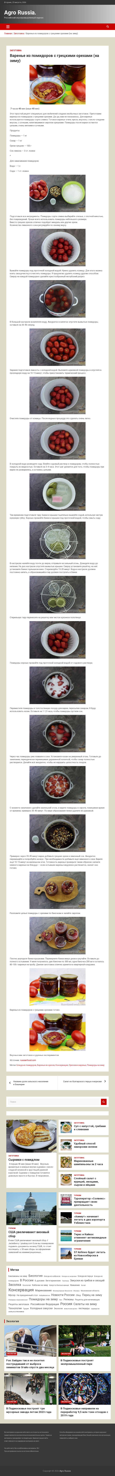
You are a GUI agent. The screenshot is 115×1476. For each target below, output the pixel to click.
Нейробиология (44, 1295)
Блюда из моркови (69, 1276)
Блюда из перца (85, 1276)
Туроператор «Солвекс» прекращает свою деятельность (89, 1202)
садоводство (95, 1309)
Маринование (43, 1290)
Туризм (12, 1228)
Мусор (11, 1295)
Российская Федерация (44, 1304)
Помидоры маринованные (18, 1300)
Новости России (63, 1295)
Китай (83, 1285)
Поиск (104, 1102)
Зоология (26, 1285)
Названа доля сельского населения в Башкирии (30, 1083)
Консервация (62, 1065)
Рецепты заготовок (18, 1304)
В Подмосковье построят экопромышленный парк (77, 1362)
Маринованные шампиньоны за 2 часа (88, 1162)
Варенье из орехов (46, 1065)
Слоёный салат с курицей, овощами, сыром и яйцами (86, 1181)
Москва (76, 1291)
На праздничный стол (27, 1295)
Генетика (65, 1281)
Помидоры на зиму (95, 1065)
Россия (66, 1304)
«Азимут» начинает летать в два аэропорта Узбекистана (89, 1220)
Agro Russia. (20, 12)
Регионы (69, 1299)
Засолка (14, 1285)
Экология (58, 1308)
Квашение (75, 1285)
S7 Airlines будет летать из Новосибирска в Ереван (89, 1255)
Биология (35, 1276)
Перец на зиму (92, 1295)
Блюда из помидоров (26, 1065)
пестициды (84, 1308)
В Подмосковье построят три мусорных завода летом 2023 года (28, 1410)
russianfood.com (28, 1060)
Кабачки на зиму (40, 1285)
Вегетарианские (53, 1280)
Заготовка (15, 50)
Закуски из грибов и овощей (87, 1280)
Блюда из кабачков (52, 1276)
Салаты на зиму (85, 1304)
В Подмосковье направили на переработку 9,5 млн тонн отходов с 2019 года (84, 1412)
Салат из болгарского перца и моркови (82, 1081)
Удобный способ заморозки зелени (85, 1145)
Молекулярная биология (62, 1291)
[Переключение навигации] (8, 26)
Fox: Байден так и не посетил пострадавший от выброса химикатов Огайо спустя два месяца (30, 1364)
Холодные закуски (41, 1308)
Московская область (90, 1291)
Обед (78, 1295)
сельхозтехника (16, 1311)
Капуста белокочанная (59, 1285)
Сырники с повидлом (23, 1159)
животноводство (70, 1309)
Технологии (15, 1308)
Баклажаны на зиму (17, 1276)
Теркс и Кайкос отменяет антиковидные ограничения (90, 1237)
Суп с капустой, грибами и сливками (90, 1127)
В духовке (39, 1280)
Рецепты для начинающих (87, 1299)
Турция (26, 1308)
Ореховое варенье (77, 1065)
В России (27, 1280)
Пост (60, 1300)
